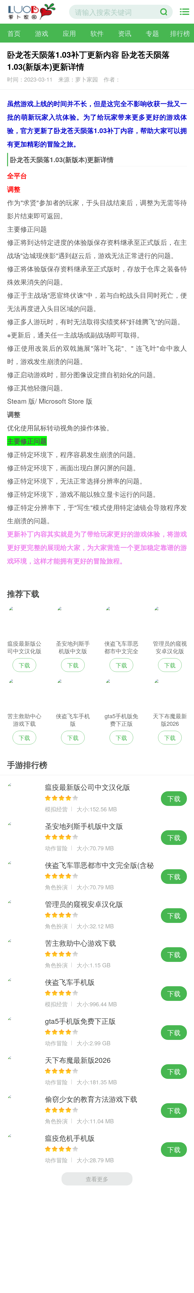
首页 (14, 33)
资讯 (124, 33)
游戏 (41, 33)
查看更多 (97, 1179)
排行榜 (180, 33)
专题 (152, 33)
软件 (97, 33)
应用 (69, 33)
